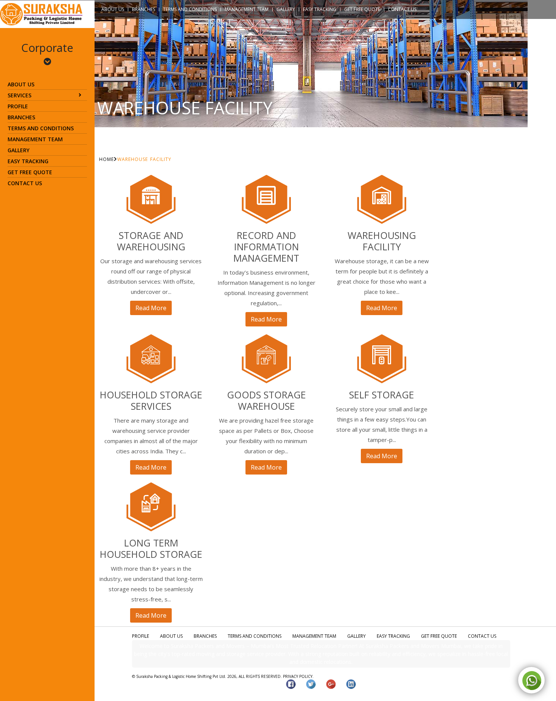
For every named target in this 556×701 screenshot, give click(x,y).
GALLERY (19, 150)
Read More (150, 308)
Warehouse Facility (144, 159)
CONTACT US (25, 183)
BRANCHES (21, 117)
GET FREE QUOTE (30, 172)
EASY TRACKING (28, 161)
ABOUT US (21, 84)
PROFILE (18, 106)
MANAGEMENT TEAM (35, 139)
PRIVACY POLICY (297, 676)
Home (106, 159)
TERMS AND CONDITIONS (41, 128)
